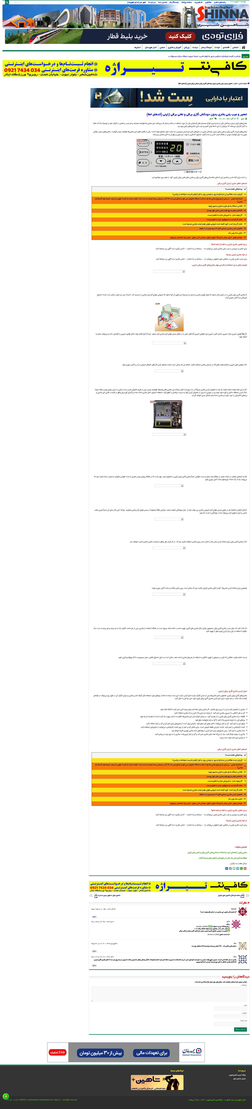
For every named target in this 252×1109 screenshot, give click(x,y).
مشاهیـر (208, 2)
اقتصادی (226, 48)
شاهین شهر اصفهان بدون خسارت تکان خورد (107, 895)
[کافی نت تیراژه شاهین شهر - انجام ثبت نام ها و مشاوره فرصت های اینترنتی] (126, 68)
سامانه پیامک (186, 2)
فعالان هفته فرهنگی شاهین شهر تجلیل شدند (231, 895)
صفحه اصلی (243, 47)
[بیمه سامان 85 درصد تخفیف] (126, 1052)
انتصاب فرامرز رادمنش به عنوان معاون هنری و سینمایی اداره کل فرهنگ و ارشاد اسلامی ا (207, 56)
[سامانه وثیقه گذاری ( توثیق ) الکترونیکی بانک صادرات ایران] (169, 98)
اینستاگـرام (174, 2)
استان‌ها (137, 48)
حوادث (217, 48)
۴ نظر (211, 119)
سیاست (195, 48)
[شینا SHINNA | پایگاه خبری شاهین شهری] (126, 16)
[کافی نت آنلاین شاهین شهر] (169, 887)
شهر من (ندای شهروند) (136, 2)
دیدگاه (244, 985)
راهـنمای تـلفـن (220, 2)
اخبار (235, 84)
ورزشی (186, 48)
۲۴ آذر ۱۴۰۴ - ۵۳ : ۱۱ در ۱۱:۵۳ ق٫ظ (104, 909)
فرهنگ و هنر (206, 48)
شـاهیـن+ (198, 2)
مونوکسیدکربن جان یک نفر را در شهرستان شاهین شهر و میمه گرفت (223, 858)
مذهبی (162, 48)
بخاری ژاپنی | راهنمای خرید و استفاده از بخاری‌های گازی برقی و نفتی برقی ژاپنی (217, 852)
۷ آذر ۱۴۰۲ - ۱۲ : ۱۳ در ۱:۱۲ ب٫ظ (103, 957)
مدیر (242, 119)
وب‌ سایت (243, 1021)
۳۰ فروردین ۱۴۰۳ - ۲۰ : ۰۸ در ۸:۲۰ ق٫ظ (105, 943)
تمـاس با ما (162, 2)
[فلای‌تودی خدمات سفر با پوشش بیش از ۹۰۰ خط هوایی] (126, 37)
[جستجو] (7, 2)
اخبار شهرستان (151, 48)
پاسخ (94, 916)
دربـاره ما (152, 2)
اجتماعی (235, 48)
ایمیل (244, 1013)
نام (245, 1005)
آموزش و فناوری (174, 48)
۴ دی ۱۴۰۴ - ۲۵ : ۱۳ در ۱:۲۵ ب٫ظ (103, 922)
